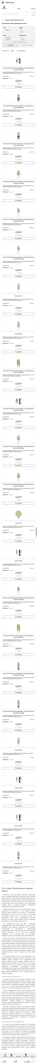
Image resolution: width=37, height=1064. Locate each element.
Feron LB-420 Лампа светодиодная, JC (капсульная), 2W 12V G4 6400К (18, 106)
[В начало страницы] (33, 1061)
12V (22, 37)
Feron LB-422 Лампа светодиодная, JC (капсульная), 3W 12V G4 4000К (18, 636)
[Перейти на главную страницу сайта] (13, 3)
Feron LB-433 (18, 296)
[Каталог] (3, 2)
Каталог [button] (5, 1056)
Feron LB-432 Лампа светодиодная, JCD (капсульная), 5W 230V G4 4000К (18, 447)
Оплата (11, 1056)
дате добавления (21, 50)
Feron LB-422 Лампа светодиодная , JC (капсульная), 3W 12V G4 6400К (18, 409)
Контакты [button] (4, 8)
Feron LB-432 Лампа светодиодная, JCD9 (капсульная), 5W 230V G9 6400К (18, 598)
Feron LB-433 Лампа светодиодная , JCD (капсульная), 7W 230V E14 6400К (18, 712)
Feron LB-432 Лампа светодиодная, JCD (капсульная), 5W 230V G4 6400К (18, 485)
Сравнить (4, 1062)
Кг (22, 30)
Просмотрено (27, 1062)
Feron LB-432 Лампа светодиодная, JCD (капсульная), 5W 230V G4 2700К (18, 182)
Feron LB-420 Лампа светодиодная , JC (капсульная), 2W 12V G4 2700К (18, 144)
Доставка (18, 1056)
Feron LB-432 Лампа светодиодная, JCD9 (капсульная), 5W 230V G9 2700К (18, 220)
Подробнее (6, 76)
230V (23, 39)
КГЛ (22, 32)
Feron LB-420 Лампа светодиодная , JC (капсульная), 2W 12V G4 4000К (18, 68)
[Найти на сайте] (33, 13)
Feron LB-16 (18, 523)
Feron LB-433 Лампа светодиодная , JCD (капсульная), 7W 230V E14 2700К (18, 674)
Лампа (8, 30)
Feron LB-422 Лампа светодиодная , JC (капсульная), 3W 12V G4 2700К (18, 371)
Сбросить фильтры (27, 45)
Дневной (8, 39)
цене (12, 50)
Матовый (8, 37)
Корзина (33, 8)
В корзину (18, 87)
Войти (18, 8)
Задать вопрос (36, 532)
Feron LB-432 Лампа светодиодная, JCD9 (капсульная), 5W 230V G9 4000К (18, 258)
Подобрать (11, 45)
